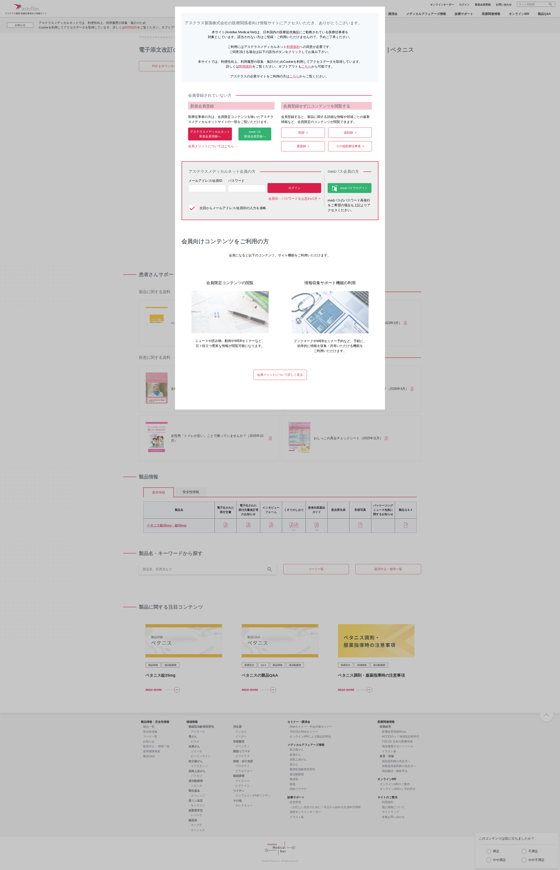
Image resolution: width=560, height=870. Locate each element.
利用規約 (293, 47)
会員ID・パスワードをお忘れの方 (293, 198)
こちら (306, 66)
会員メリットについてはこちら (211, 146)
